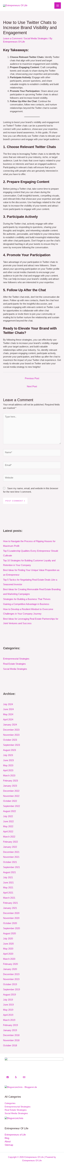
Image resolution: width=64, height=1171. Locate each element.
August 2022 (9, 811)
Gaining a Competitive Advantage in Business (26, 604)
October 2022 (10, 801)
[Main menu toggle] (57, 5)
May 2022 (8, 826)
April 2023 (8, 770)
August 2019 (9, 994)
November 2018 (11, 1040)
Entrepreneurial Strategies (16, 658)
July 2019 (8, 999)
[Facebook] (8, 1077)
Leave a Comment (12, 38)
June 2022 (8, 821)
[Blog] (14, 1118)
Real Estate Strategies (14, 664)
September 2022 (11, 806)
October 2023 (10, 740)
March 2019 (9, 1020)
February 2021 (10, 903)
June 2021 (8, 882)
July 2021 (8, 877)
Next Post (32, 386)
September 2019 (11, 989)
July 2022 (8, 816)
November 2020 (11, 918)
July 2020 (8, 938)
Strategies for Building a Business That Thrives (26, 599)
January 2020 (10, 969)
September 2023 (11, 745)
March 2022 (9, 836)
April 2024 (8, 719)
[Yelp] (16, 1077)
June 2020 (8, 943)
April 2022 (8, 831)
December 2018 (11, 1035)
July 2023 (8, 755)
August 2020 (9, 933)
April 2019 (8, 1015)
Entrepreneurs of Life (15, 1134)
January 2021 (10, 908)
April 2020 (8, 954)
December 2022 (11, 791)
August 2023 (9, 750)
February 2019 (10, 1025)
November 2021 (11, 857)
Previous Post (32, 378)
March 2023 (9, 775)
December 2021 (11, 852)
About (8, 1141)
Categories (10, 1103)
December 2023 (11, 730)
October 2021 (10, 862)
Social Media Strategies (36, 38)
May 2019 (8, 1010)
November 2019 (11, 979)
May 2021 (8, 887)
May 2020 (8, 948)
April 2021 (8, 892)
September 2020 (11, 928)
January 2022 (10, 847)
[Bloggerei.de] (21, 1087)
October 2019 (10, 984)
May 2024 (8, 714)
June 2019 (8, 1004)
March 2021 (9, 898)
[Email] (24, 1077)
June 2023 (8, 760)
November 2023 (11, 735)
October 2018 (10, 1045)
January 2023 (10, 786)
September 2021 (11, 867)
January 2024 (10, 724)
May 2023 (8, 765)
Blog (7, 1138)
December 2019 (11, 974)
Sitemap (9, 1145)
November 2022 (11, 796)
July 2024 (8, 704)
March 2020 (9, 959)
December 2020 (11, 913)
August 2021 (9, 872)
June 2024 (8, 709)
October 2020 (10, 923)
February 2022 (10, 842)
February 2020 (10, 964)
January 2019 (10, 1030)
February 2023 (10, 780)
